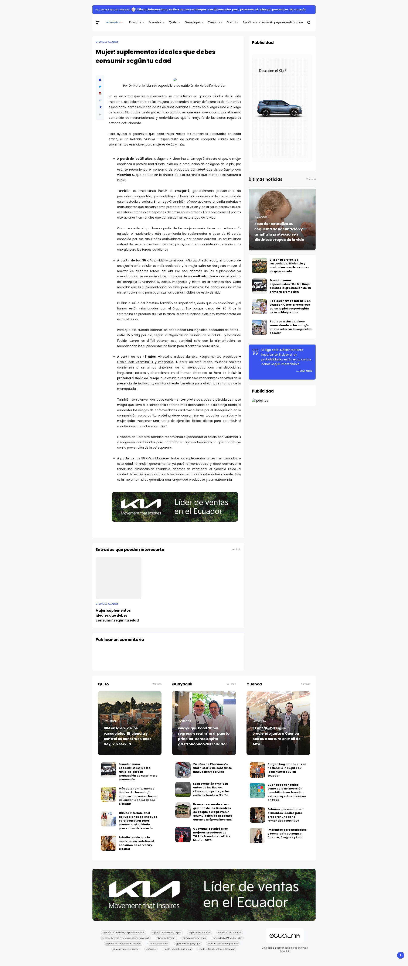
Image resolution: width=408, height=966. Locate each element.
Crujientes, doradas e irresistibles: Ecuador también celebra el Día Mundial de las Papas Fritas (200, 9)
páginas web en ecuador (125, 949)
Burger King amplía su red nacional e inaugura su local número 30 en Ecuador (287, 769)
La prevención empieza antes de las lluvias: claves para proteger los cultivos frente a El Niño (211, 789)
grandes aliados (107, 42)
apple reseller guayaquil (188, 943)
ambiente (151, 949)
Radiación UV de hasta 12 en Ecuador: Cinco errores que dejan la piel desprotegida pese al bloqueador (290, 306)
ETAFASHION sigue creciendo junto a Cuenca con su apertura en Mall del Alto (277, 736)
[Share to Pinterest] (100, 93)
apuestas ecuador (158, 943)
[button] (100, 115)
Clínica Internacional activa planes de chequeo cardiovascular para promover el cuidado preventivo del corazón (138, 820)
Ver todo (236, 549)
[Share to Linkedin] (100, 100)
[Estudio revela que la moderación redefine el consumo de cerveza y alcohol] (108, 843)
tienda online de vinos (194, 938)
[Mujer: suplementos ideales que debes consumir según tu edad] (118, 578)
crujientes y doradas (110, 9)
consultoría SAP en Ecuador (228, 938)
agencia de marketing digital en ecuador (123, 932)
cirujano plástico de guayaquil (223, 943)
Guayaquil (192, 22)
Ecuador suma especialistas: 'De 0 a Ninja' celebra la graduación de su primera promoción (290, 286)
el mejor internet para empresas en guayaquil (125, 938)
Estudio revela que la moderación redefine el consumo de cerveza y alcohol (136, 843)
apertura (259, 721)
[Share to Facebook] (100, 80)
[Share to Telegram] (100, 107)
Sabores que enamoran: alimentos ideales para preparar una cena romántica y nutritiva (285, 814)
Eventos (135, 22)
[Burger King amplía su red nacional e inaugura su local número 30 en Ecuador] (257, 770)
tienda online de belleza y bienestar (217, 949)
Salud (231, 22)
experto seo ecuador (199, 932)
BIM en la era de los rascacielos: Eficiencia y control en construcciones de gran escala (289, 265)
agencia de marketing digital (166, 932)
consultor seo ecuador (229, 932)
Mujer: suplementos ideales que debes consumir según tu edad (117, 615)
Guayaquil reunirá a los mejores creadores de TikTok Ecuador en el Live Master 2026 (211, 834)
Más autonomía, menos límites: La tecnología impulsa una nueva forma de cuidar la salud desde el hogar (138, 796)
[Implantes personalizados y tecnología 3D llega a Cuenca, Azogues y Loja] (257, 835)
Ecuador (155, 22)
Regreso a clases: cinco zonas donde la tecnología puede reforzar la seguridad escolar (291, 327)
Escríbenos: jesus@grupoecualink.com (273, 22)
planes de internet (166, 938)
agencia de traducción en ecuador (123, 943)
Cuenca (214, 22)
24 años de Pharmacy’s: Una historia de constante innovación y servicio (212, 768)
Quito (173, 22)
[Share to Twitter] (100, 86)
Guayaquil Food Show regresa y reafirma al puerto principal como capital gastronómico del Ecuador (204, 736)
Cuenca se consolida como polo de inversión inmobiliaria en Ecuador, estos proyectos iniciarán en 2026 (287, 792)
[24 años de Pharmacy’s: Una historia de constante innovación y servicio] (183, 770)
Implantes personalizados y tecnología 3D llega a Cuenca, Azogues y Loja (287, 833)
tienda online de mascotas (177, 949)
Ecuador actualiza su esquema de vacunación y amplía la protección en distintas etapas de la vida (279, 231)
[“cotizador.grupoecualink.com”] (260, 400)
